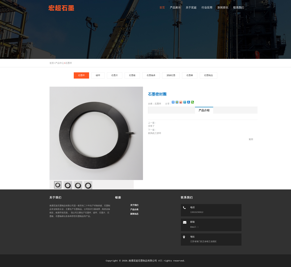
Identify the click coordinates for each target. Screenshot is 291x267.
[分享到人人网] (188, 102)
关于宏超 (191, 7)
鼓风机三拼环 (154, 133)
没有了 (151, 126)
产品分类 (134, 209)
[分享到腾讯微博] (184, 102)
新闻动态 (134, 214)
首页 (162, 7)
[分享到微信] (192, 102)
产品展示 (175, 7)
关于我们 (134, 205)
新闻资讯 (222, 7)
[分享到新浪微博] (181, 102)
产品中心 (59, 63)
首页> (52, 63)
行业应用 (207, 7)
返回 (251, 139)
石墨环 (68, 63)
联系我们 (238, 7)
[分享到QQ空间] (177, 102)
